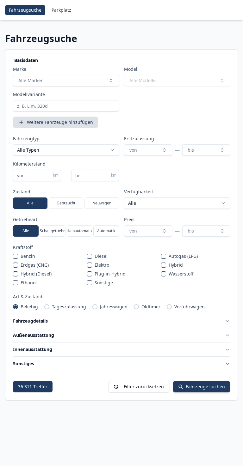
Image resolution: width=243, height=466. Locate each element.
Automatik (106, 230)
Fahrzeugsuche (25, 10)
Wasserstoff (181, 274)
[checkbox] (15, 256)
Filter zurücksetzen (144, 387)
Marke (19, 69)
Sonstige (104, 283)
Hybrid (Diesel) (36, 274)
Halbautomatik (79, 230)
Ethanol (29, 283)
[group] (66, 203)
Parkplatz (61, 10)
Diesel (101, 256)
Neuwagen (101, 203)
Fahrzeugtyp (26, 139)
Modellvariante (29, 94)
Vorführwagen (189, 307)
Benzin (28, 256)
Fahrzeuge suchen (205, 387)
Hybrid (176, 265)
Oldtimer (150, 307)
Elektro (102, 265)
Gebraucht (66, 203)
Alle (30, 203)
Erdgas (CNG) (35, 265)
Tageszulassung (69, 307)
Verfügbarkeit (138, 192)
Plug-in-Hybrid (110, 274)
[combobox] (66, 80)
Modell (131, 69)
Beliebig (29, 307)
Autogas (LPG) (183, 256)
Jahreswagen (114, 307)
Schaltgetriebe (52, 230)
